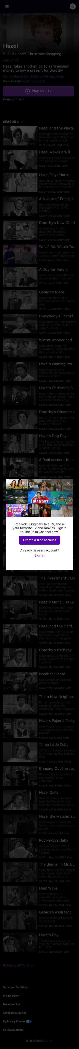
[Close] (68, 483)
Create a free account (39, 540)
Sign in (40, 555)
